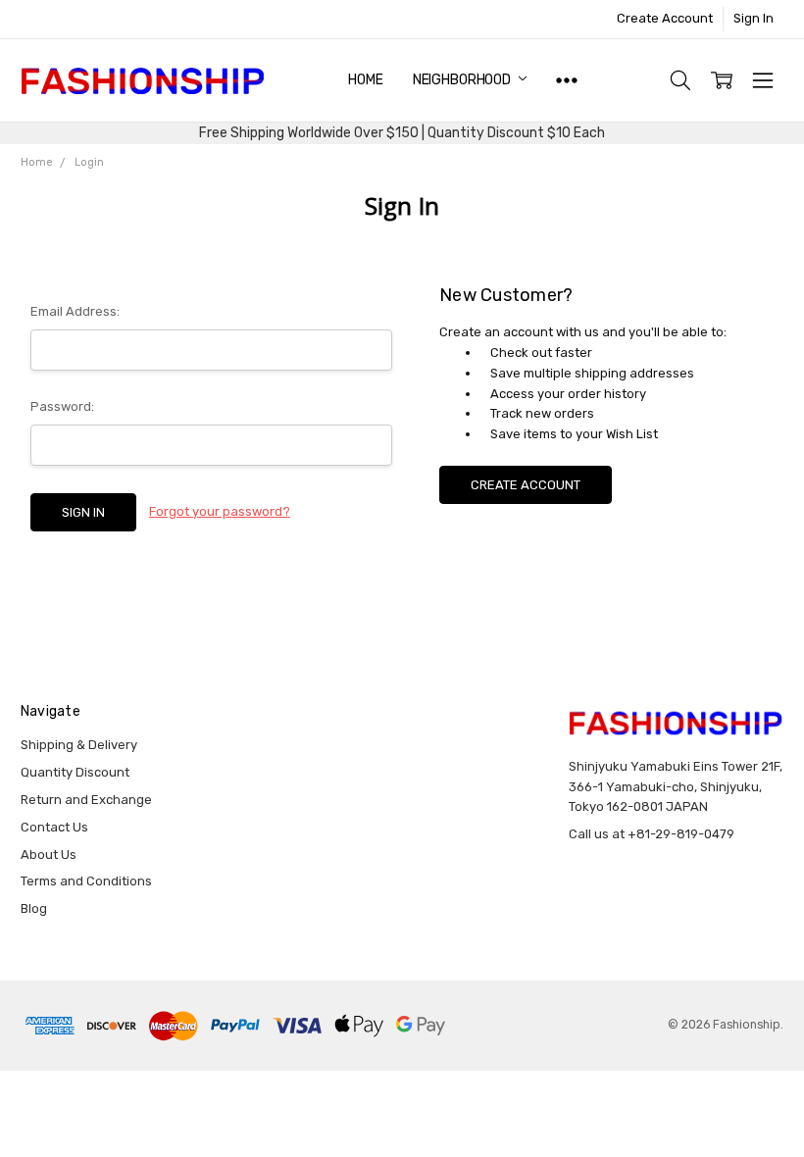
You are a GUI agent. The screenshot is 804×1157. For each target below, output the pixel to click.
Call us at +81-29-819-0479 (651, 834)
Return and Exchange (86, 799)
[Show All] (566, 80)
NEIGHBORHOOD (463, 80)
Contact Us (54, 827)
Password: (62, 406)
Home (365, 80)
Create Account (665, 18)
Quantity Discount (75, 772)
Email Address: (75, 311)
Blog (34, 908)
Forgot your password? (219, 511)
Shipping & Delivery (79, 744)
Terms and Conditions (86, 881)
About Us (48, 854)
